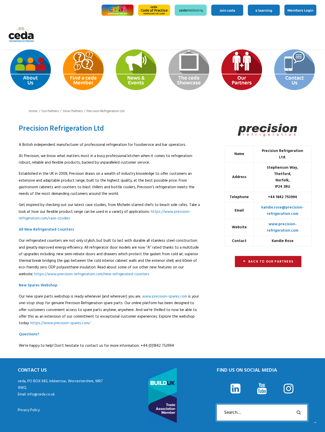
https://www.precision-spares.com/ (60, 323)
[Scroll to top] (315, 422)
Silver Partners (73, 111)
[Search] (262, 413)
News (292, 34)
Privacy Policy (29, 410)
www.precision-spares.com (164, 296)
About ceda (275, 34)
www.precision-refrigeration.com (282, 227)
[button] (235, 392)
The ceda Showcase (300, 34)
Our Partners (308, 34)
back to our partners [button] (271, 261)
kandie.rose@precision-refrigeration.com (282, 210)
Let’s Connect (314, 34)
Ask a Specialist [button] (283, 34)
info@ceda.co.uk (41, 394)
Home (269, 34)
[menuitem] (118, 10)
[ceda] (21, 34)
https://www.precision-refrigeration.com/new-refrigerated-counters (91, 274)
